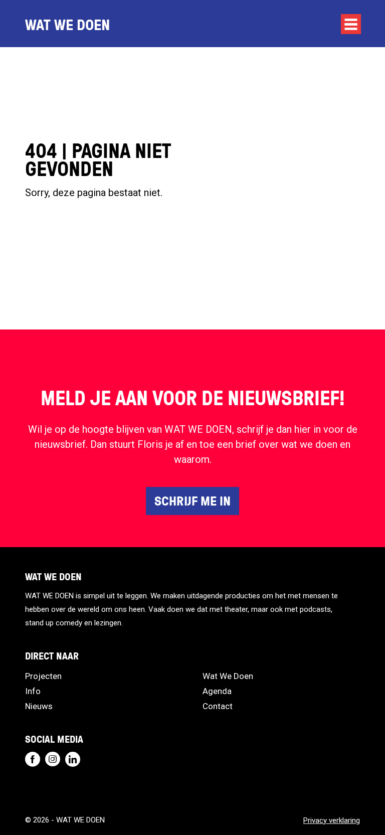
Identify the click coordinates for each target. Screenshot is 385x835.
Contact (218, 706)
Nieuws (39, 706)
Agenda (217, 691)
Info (33, 691)
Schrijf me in (192, 500)
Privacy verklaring (331, 820)
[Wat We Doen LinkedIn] (72, 759)
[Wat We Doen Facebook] (32, 759)
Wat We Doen (228, 676)
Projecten (43, 676)
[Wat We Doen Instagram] (52, 759)
